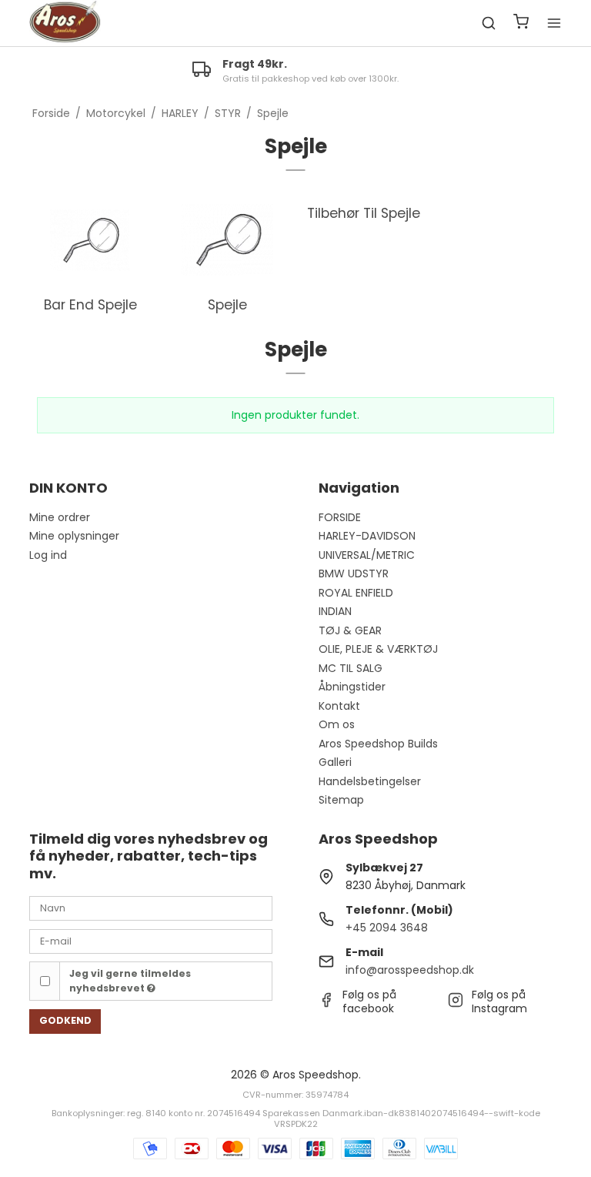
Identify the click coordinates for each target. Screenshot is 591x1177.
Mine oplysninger (74, 535)
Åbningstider (352, 686)
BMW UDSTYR (354, 573)
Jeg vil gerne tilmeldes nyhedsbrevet (130, 980)
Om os (337, 724)
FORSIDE (340, 517)
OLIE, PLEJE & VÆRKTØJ (378, 649)
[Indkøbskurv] (521, 23)
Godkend (65, 1020)
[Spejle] (227, 240)
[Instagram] (455, 1003)
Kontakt (339, 706)
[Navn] (150, 907)
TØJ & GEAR (350, 630)
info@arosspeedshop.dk (410, 970)
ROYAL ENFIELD (356, 592)
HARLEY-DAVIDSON (367, 535)
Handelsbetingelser (370, 781)
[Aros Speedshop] (64, 23)
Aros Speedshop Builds (378, 743)
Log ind (48, 555)
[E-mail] (150, 940)
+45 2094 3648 (387, 927)
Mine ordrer (59, 517)
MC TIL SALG (350, 668)
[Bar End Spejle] (90, 240)
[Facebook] (326, 1003)
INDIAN (335, 611)
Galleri (335, 762)
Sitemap (341, 800)
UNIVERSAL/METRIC (367, 555)
